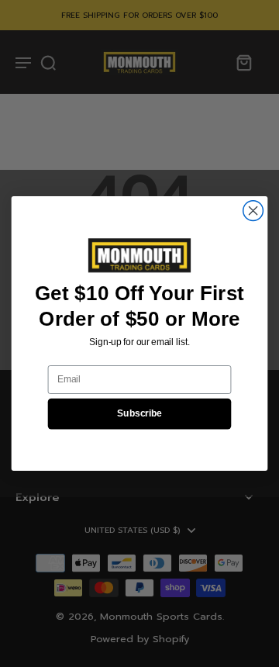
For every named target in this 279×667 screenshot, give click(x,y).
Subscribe (139, 413)
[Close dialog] (253, 211)
